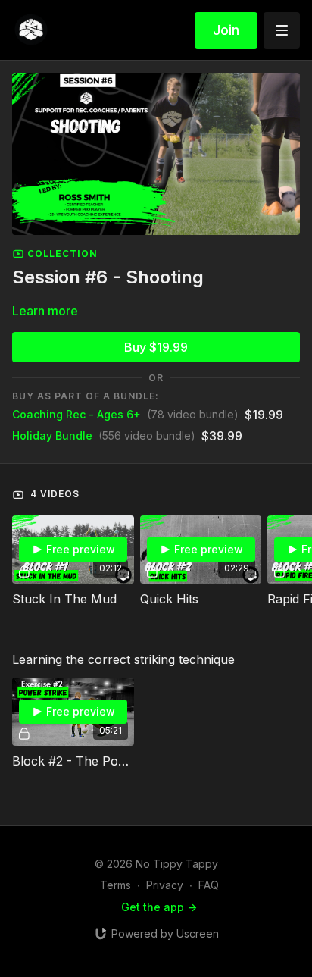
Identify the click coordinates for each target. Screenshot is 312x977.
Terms (115, 884)
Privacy (164, 884)
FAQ (208, 884)
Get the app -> (159, 906)
